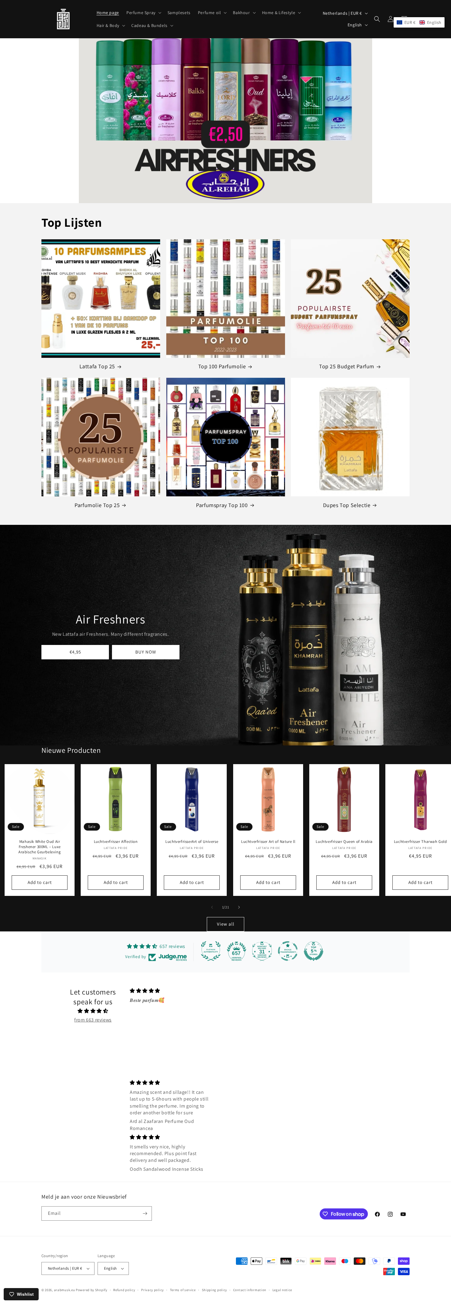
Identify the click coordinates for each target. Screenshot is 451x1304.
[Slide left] (212, 907)
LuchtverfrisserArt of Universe (192, 841)
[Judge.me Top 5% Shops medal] (313, 951)
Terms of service (183, 1290)
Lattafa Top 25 (97, 366)
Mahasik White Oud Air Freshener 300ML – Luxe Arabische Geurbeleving (39, 847)
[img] (93, 1011)
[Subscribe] (145, 1213)
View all (225, 924)
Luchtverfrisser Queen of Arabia (344, 841)
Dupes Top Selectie (347, 505)
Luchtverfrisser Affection (116, 841)
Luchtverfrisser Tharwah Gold (420, 841)
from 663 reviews (93, 1020)
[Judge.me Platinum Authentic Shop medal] (211, 951)
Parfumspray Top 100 (222, 505)
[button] (143, 12)
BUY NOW (145, 652)
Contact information (249, 1290)
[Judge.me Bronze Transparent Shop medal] (288, 951)
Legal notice (282, 1290)
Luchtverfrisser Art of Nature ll (268, 841)
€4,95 (75, 652)
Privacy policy (152, 1290)
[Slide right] (239, 907)
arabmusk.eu (64, 1290)
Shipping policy (214, 1290)
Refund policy (124, 1290)
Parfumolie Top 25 (97, 505)
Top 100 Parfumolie (222, 366)
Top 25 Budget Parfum (346, 366)
